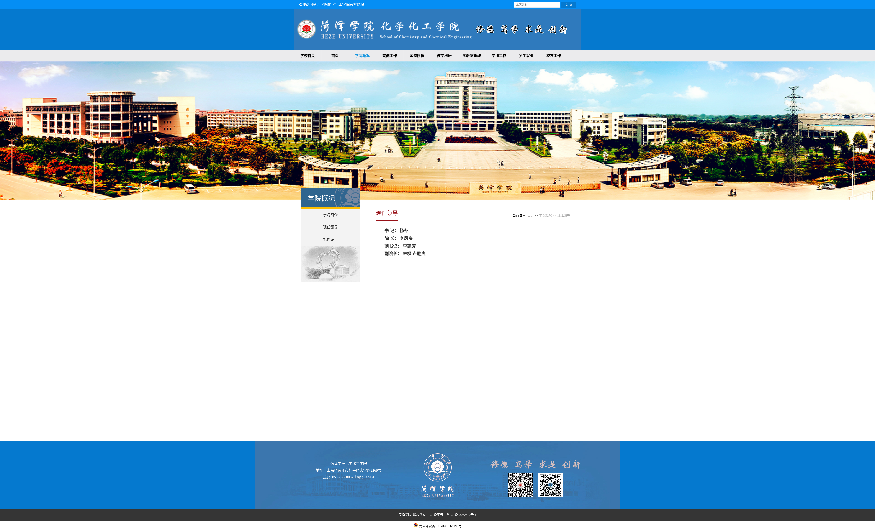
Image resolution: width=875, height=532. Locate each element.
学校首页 (307, 56)
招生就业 (526, 56)
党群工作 (389, 56)
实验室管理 (472, 56)
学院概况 (362, 56)
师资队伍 (417, 56)
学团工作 (499, 56)
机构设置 (330, 239)
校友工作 (553, 56)
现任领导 (330, 227)
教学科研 (444, 56)
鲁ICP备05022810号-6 (461, 515)
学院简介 (330, 215)
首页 (335, 56)
